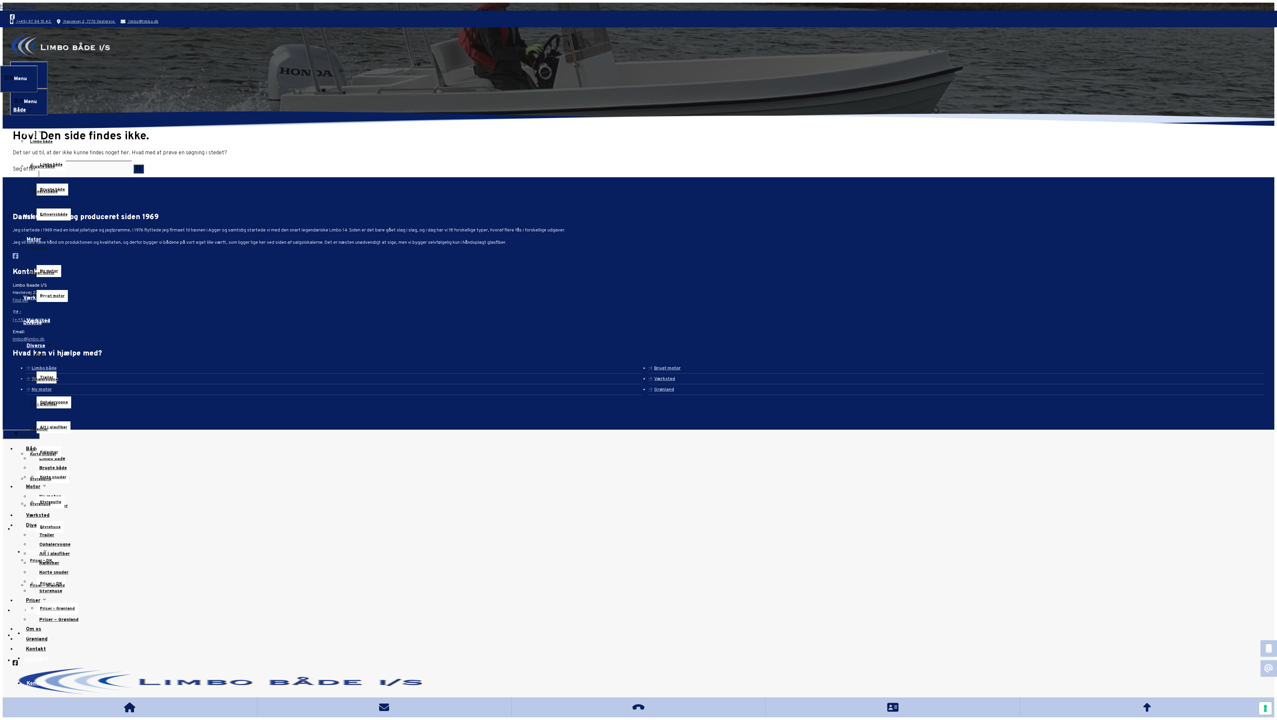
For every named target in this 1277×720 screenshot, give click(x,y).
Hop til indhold (17, 6)
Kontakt (37, 683)
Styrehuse (40, 504)
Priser (34, 552)
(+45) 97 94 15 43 (34, 21)
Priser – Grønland (57, 608)
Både (29, 133)
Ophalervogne (44, 379)
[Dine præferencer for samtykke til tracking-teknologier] (1265, 708)
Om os (34, 634)
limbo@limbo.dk (143, 21)
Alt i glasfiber (53, 427)
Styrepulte (40, 479)
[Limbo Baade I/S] (60, 57)
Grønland (37, 658)
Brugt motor (42, 273)
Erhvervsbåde (44, 191)
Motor (34, 239)
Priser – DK (41, 560)
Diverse (36, 346)
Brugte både (42, 166)
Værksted (38, 321)
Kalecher (39, 429)
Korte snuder (43, 454)
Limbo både (41, 141)
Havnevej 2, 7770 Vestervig (89, 21)
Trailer (36, 354)
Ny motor (39, 248)
